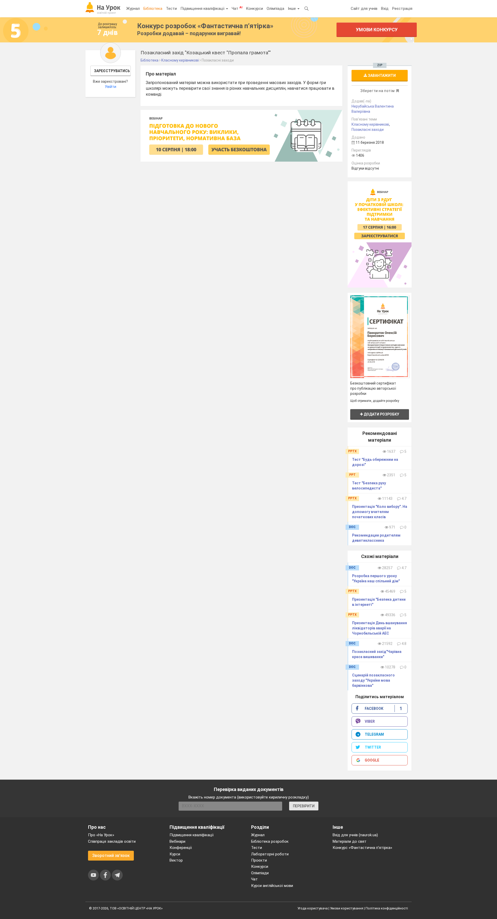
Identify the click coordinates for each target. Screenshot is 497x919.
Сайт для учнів (364, 8)
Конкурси (254, 8)
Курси (175, 854)
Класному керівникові (370, 124)
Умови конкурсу (377, 29)
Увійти (110, 87)
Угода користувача (312, 908)
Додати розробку (381, 414)
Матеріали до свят (350, 841)
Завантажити (381, 75)
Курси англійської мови (272, 885)
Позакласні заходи (368, 129)
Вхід (385, 8)
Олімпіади (260, 873)
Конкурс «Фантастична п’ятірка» (362, 847)
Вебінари (177, 841)
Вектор (176, 860)
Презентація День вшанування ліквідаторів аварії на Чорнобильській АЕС (379, 628)
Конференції (181, 847)
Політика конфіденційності (387, 908)
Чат (237, 8)
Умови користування (346, 908)
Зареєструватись (112, 71)
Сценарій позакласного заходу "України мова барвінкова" (373, 680)
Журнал (133, 8)
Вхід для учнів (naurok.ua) (355, 835)
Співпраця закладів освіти (112, 841)
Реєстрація (402, 8)
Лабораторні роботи (270, 854)
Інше (292, 8)
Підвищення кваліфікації (202, 8)
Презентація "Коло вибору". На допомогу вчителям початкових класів (379, 511)
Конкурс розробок (205, 26)
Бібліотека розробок (270, 841)
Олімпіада (275, 8)
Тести (171, 8)
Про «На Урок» (101, 835)
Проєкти (259, 860)
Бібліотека (152, 8)
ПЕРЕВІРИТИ (304, 806)
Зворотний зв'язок (111, 855)
